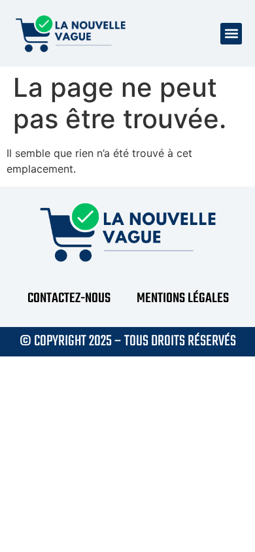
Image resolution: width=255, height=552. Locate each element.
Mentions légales (183, 298)
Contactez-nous (68, 298)
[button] (231, 33)
